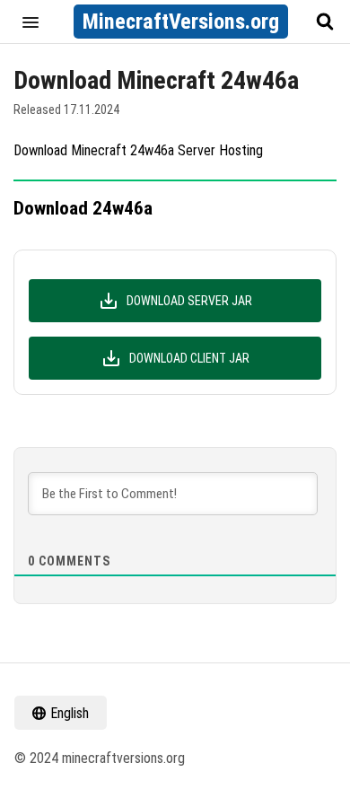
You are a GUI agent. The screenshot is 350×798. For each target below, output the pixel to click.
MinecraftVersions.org (181, 21)
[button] (30, 21)
